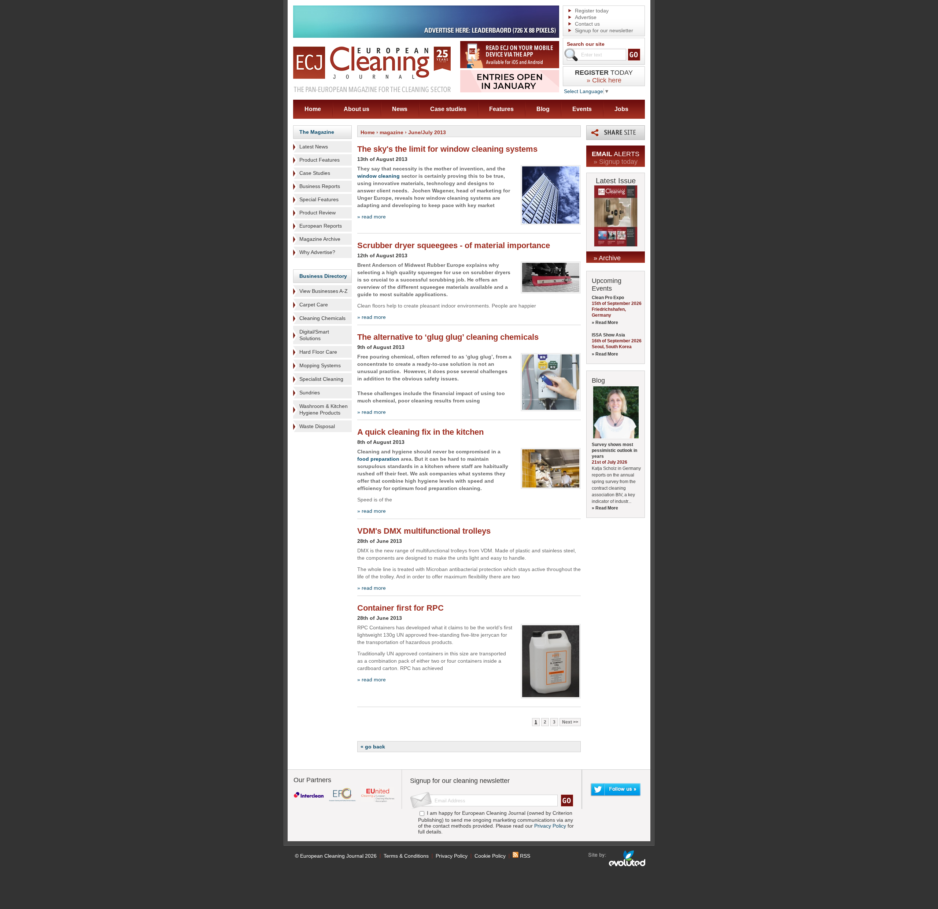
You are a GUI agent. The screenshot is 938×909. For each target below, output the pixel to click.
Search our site (586, 44)
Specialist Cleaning (321, 379)
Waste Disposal (317, 426)
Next (567, 722)
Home (312, 109)
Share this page (615, 132)
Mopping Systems (320, 365)
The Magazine (316, 132)
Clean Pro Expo (608, 297)
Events (582, 109)
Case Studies (314, 173)
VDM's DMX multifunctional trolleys (424, 531)
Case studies (448, 109)
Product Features (319, 160)
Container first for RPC (400, 607)
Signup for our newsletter (604, 30)
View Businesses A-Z (323, 291)
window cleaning (378, 176)
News (399, 109)
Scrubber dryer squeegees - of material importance (453, 245)
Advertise (586, 17)
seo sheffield (617, 858)
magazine (391, 132)
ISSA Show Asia (608, 335)
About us (356, 109)
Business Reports (319, 186)
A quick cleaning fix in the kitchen (420, 432)
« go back (373, 747)
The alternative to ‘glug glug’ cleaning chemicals (448, 337)
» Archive (607, 258)
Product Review (317, 213)
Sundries (309, 392)
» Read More (605, 322)
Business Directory (323, 276)
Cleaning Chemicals (322, 318)
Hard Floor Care (318, 352)
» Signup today (616, 161)
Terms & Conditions (406, 856)
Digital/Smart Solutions (314, 335)
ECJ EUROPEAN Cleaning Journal (372, 69)
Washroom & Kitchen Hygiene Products (323, 409)
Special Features (319, 199)
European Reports (320, 226)
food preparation (378, 459)
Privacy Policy (550, 826)
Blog (543, 109)
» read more (371, 217)
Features (501, 109)
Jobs (621, 109)
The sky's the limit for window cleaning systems (447, 149)
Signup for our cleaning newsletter (460, 780)
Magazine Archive (319, 239)
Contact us (587, 24)
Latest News (313, 147)
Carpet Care (313, 305)
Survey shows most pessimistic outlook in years (614, 450)
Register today (592, 11)
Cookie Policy (490, 856)
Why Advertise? (317, 252)
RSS (524, 856)
